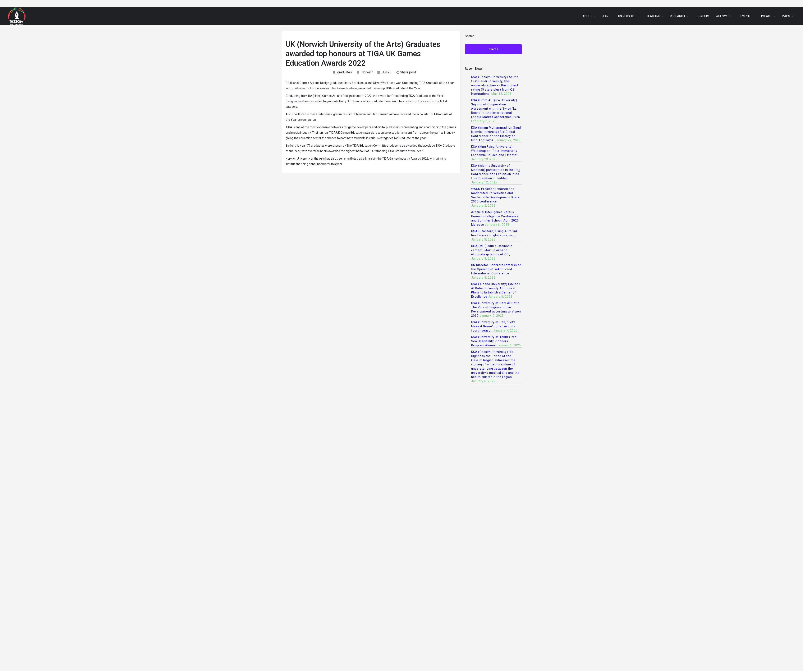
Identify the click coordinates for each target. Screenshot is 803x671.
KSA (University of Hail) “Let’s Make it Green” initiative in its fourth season (493, 326)
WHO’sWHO (723, 16)
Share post (408, 72)
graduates (344, 72)
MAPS (786, 16)
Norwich (367, 72)
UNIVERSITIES (627, 16)
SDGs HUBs (702, 16)
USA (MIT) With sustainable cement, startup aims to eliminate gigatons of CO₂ (492, 250)
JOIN (605, 16)
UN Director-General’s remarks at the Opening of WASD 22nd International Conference (496, 269)
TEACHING (653, 16)
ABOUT (587, 16)
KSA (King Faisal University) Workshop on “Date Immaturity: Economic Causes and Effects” (494, 151)
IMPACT (766, 16)
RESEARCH (677, 16)
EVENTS (745, 16)
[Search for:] (493, 37)
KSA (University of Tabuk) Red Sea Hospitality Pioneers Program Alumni (494, 341)
